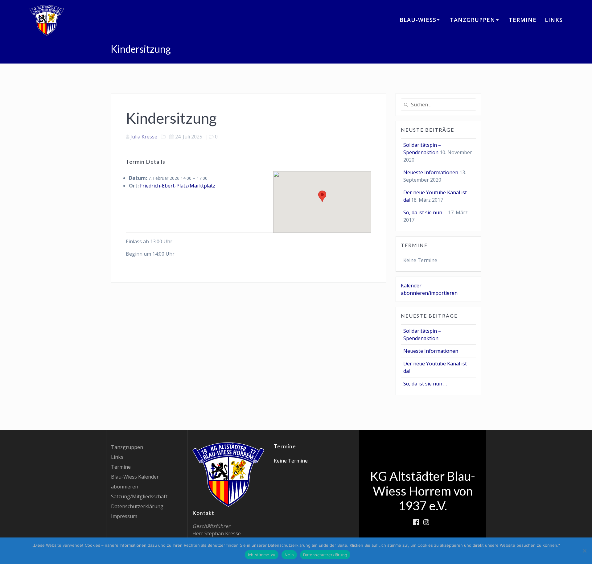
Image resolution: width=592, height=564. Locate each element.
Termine (522, 19)
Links (554, 19)
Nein (289, 554)
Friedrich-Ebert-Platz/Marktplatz (177, 185)
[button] (322, 196)
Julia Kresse (143, 136)
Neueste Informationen (430, 172)
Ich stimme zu (261, 554)
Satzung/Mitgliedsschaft (139, 496)
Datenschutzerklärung (137, 506)
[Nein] (584, 551)
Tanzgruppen (472, 19)
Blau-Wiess (418, 19)
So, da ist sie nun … (425, 212)
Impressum (124, 516)
